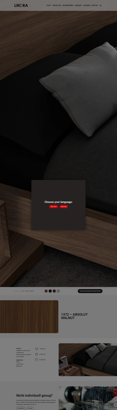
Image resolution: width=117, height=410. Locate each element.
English (63, 207)
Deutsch (54, 207)
